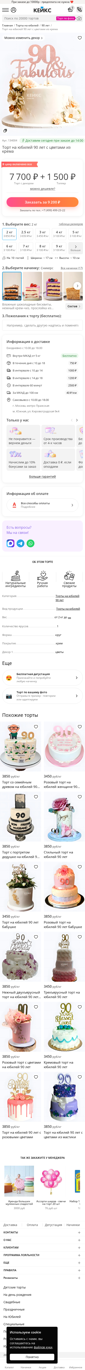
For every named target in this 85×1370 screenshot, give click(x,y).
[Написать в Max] (10, 543)
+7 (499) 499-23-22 (53, 210)
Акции (42, 1367)
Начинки (73, 1225)
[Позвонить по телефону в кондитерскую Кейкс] (79, 9)
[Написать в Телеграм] (20, 543)
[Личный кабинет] (13, 10)
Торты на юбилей (68, 609)
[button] (77, 286)
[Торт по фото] (79, 18)
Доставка (10, 1225)
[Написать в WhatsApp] (30, 543)
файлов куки (43, 1347)
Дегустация (53, 1225)
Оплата (32, 1225)
